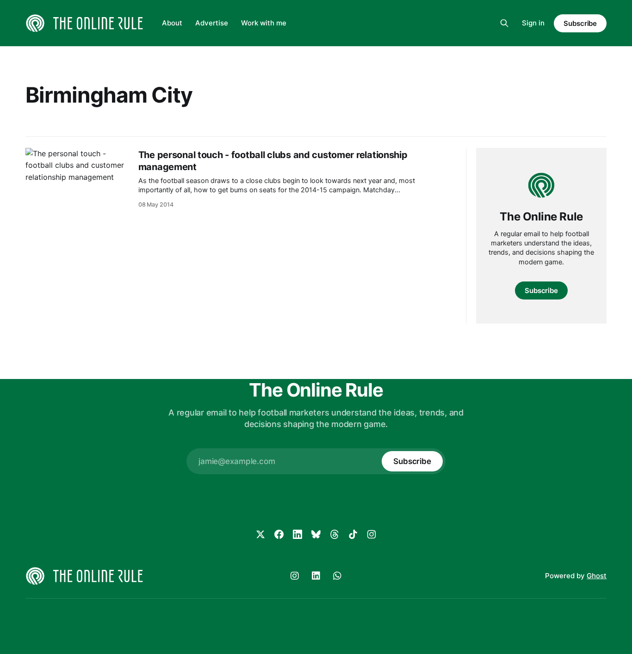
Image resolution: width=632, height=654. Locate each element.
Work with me (263, 22)
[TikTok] (353, 534)
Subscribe (580, 23)
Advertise (211, 22)
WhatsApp (337, 575)
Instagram (295, 575)
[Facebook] (279, 534)
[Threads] (334, 534)
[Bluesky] (316, 534)
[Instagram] (371, 534)
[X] (260, 534)
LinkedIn (316, 575)
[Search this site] (504, 23)
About (172, 22)
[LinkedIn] (297, 534)
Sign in (533, 22)
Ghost (597, 575)
